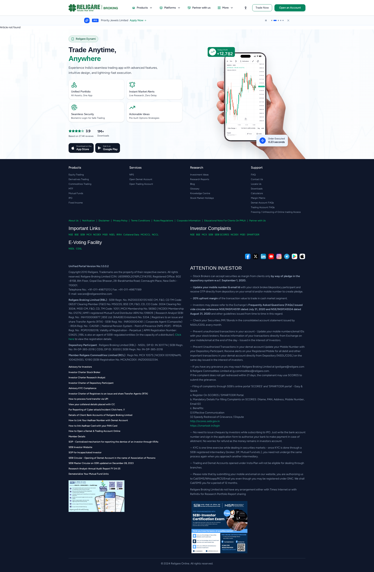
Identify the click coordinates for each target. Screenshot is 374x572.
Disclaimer (104, 220)
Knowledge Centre (200, 193)
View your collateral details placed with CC (92, 404)
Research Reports (199, 179)
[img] (248, 105)
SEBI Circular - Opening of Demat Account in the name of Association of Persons (112, 458)
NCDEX (97, 234)
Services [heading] (135, 167)
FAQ (253, 174)
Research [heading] (196, 167)
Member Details (77, 436)
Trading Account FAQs (263, 207)
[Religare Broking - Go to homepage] (96, 8)
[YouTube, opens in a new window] (271, 256)
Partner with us (201, 7)
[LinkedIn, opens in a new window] (263, 256)
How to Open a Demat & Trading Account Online (94, 431)
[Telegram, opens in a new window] (286, 256)
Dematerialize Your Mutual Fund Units (89, 474)
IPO (70, 198)
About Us (74, 220)
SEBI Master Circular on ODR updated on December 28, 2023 (101, 463)
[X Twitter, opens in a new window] (255, 256)
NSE (71, 234)
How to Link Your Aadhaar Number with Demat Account (98, 420)
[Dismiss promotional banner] (288, 20)
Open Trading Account (141, 184)
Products (142, 7)
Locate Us (256, 184)
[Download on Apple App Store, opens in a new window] (302, 256)
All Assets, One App (81, 95)
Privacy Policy (120, 220)
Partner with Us (257, 220)
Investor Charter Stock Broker (84, 372)
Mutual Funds (76, 193)
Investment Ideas (199, 174)
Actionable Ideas (139, 114)
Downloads (257, 188)
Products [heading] (75, 167)
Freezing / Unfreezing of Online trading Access (276, 212)
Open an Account (290, 7)
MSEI (105, 234)
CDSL (79, 248)
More (225, 7)
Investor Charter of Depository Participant (91, 383)
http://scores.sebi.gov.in (205, 421)
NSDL (71, 248)
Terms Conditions (140, 220)
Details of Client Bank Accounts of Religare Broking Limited (100, 415)
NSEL (112, 234)
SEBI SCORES (222, 234)
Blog (192, 184)
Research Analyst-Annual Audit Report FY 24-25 (94, 468)
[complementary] (187, 256)
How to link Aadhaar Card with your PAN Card (93, 425)
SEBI (82, 234)
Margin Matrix (258, 198)
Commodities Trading (80, 184)
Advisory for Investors (80, 366)
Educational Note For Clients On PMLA (225, 220)
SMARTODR (253, 234)
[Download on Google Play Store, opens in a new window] (294, 256)
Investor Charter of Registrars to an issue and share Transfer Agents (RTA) (108, 393)
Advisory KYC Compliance (82, 388)
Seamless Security (82, 114)
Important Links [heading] (84, 228)
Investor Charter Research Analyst (87, 377)
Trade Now (262, 7)
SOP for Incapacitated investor (85, 452)
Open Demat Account (140, 179)
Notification (88, 220)
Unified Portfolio (81, 91)
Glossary (194, 188)
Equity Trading (76, 174)
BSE (77, 234)
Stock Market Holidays (202, 198)
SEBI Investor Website (80, 447)
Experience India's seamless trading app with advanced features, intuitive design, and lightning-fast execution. (113, 70)
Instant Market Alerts (141, 91)
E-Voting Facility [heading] (85, 242)
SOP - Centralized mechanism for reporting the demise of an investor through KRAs (113, 441)
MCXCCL (145, 234)
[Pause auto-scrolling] (266, 20)
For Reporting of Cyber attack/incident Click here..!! (97, 409)
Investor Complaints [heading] (210, 228)
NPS (131, 174)
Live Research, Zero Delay (143, 95)
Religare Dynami (86, 38)
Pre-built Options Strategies (144, 118)
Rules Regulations (163, 220)
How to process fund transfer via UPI (88, 399)
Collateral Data (131, 234)
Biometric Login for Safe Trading (88, 118)
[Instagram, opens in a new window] (279, 256)
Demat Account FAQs (262, 202)
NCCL (155, 234)
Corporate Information (189, 220)
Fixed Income (76, 202)
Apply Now (140, 20)
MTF (71, 188)
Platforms (170, 7)
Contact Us (257, 179)
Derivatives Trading (79, 179)
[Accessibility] (245, 8)
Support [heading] (257, 167)
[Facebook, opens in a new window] (248, 256)
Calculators (257, 193)
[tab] (271, 20)
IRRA (119, 234)
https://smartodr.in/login (205, 425)
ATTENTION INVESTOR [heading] (216, 268)
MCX (89, 234)
